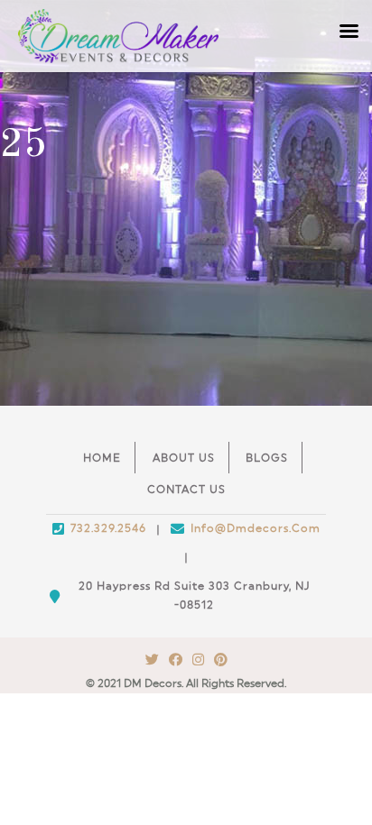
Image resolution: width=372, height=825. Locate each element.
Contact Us (186, 489)
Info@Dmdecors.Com (256, 528)
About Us (184, 458)
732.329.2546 (108, 528)
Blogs (267, 458)
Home (102, 458)
